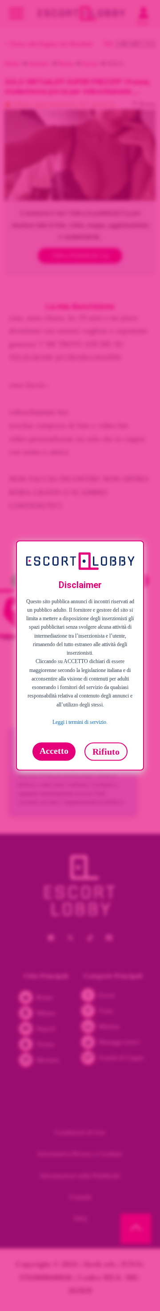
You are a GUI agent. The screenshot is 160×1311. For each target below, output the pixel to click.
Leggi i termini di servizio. (80, 722)
